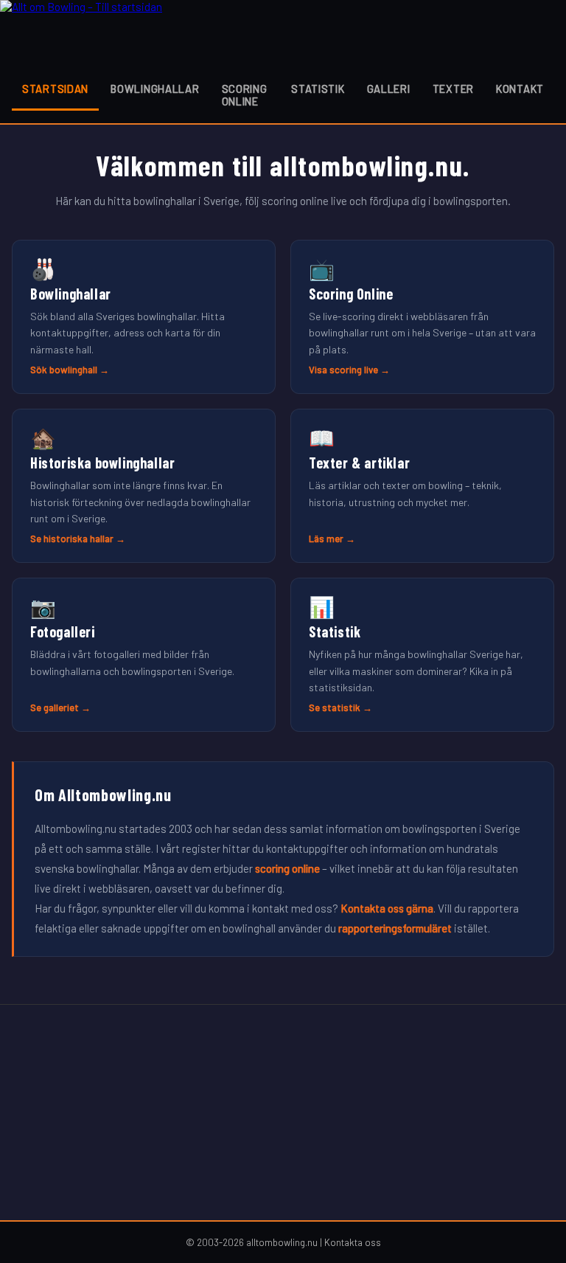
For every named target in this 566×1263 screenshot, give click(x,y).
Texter (453, 89)
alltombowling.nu (282, 1242)
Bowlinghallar (155, 89)
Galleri (388, 89)
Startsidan (55, 89)
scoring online (287, 868)
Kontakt (520, 89)
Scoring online (245, 95)
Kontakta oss (352, 1242)
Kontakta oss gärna (386, 908)
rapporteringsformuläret (395, 928)
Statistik (317, 89)
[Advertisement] (283, 1112)
